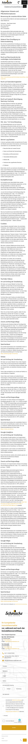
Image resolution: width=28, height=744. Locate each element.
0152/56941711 (8, 640)
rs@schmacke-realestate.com (12, 641)
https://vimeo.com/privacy (7, 429)
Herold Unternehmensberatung (21, 604)
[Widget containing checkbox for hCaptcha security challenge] (12, 720)
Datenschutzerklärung (16, 700)
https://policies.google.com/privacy (9, 353)
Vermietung (18, 688)
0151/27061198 (8, 647)
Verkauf (8, 688)
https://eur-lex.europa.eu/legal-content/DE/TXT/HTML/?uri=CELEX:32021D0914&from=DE (14, 503)
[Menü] (24, 2)
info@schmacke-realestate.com (12, 711)
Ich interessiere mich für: (8, 685)
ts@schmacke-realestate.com (12, 648)
